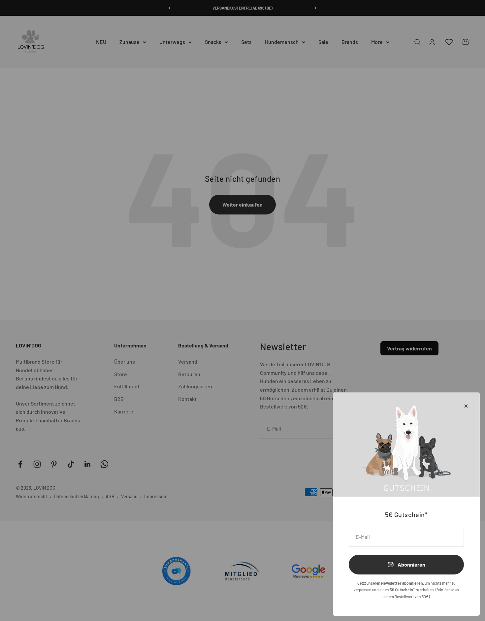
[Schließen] (466, 406)
